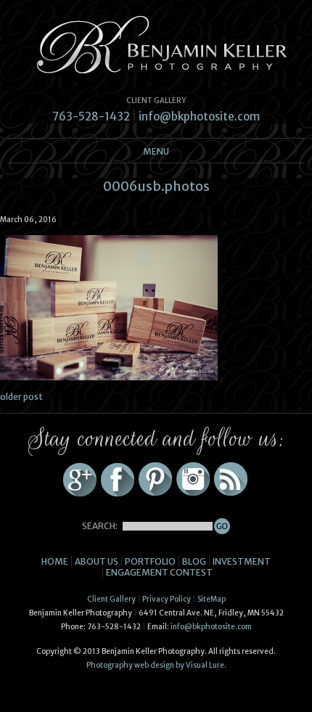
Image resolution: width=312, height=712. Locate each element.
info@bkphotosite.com (199, 116)
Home (54, 561)
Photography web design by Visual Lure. (156, 665)
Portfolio (150, 561)
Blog (194, 561)
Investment (242, 561)
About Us (96, 561)
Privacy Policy (166, 599)
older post (21, 396)
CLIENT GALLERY (156, 100)
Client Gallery (111, 599)
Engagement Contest (159, 572)
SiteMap (211, 599)
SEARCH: (100, 525)
